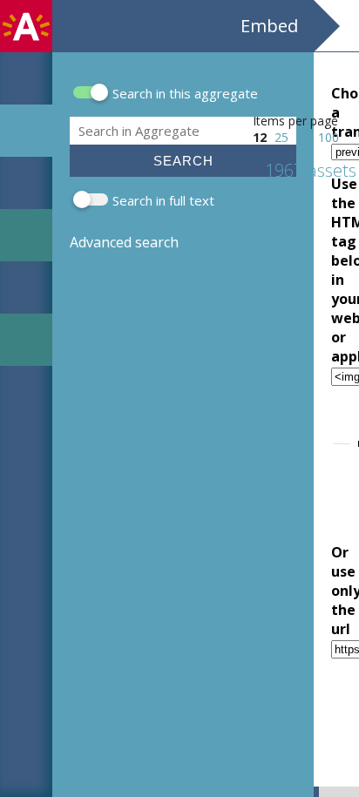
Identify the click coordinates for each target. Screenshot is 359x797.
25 (281, 137)
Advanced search (124, 242)
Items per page (295, 120)
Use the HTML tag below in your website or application (332, 270)
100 (328, 137)
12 (260, 137)
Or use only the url (332, 590)
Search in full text (163, 200)
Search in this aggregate (185, 93)
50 (303, 137)
